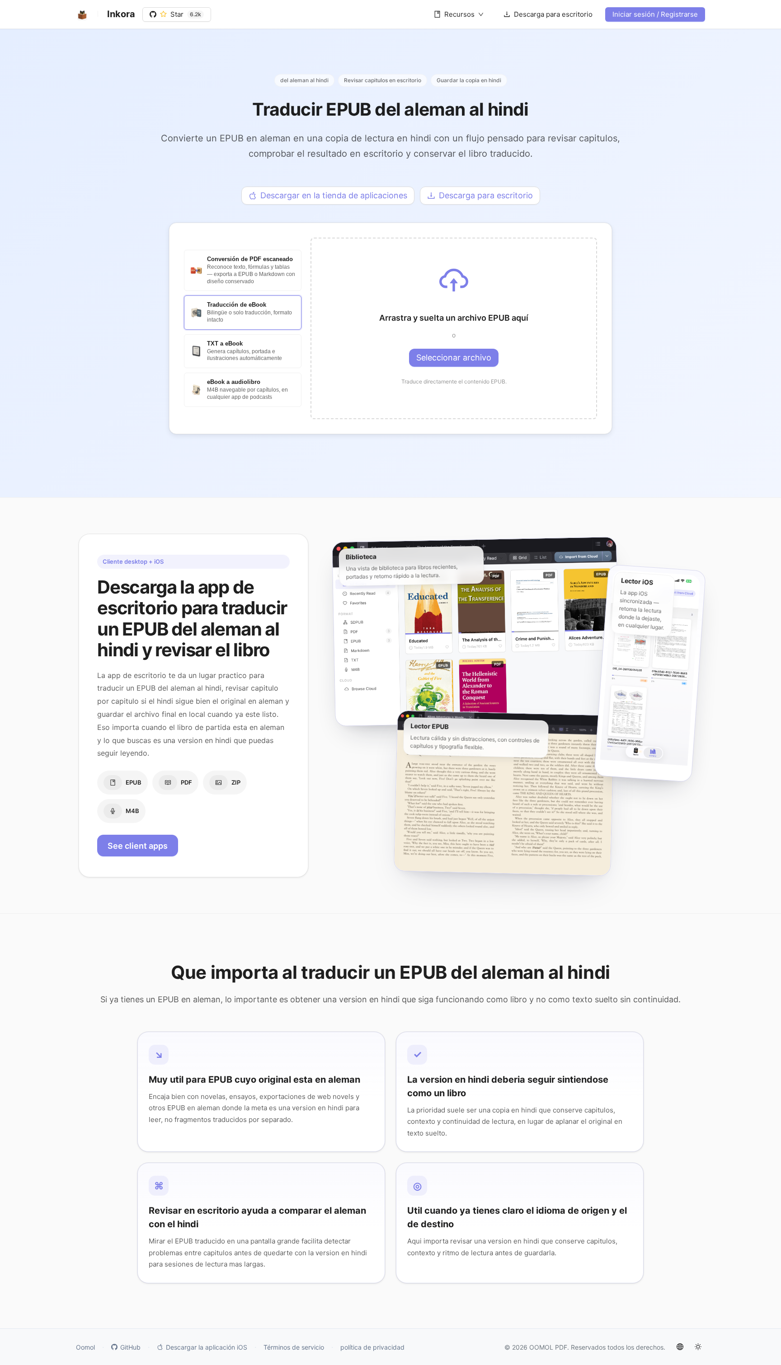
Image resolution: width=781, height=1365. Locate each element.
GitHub (130, 1347)
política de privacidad (372, 1347)
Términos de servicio (293, 1347)
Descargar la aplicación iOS (206, 1347)
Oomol (85, 1347)
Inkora (121, 14)
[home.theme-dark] (698, 1347)
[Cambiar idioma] (680, 1347)
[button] (454, 328)
